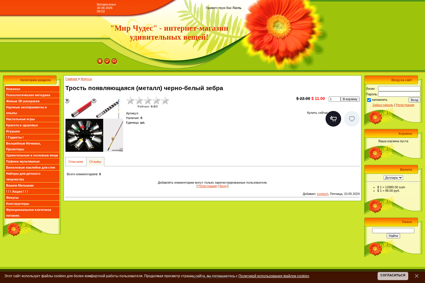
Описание (76, 161)
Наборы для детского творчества (23, 176)
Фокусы (12, 197)
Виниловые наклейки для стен (30, 167)
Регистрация (207, 186)
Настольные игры (20, 119)
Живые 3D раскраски (23, 101)
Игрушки (13, 131)
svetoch (322, 194)
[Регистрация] (107, 60)
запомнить (379, 99)
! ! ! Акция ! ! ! (17, 191)
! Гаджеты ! (15, 137)
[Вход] (114, 60)
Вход (223, 186)
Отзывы (95, 161)
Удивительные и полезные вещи (32, 155)
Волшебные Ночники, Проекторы (23, 146)
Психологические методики (28, 95)
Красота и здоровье (22, 125)
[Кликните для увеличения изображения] (94, 125)
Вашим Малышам (20, 185)
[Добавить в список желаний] (352, 119)
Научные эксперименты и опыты (26, 110)
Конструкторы (17, 203)
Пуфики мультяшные (23, 161)
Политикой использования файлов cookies (274, 276)
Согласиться (392, 275)
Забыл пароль (382, 105)
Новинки (13, 89)
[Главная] (100, 60)
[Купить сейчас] (333, 119)
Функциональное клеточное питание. (28, 212)
